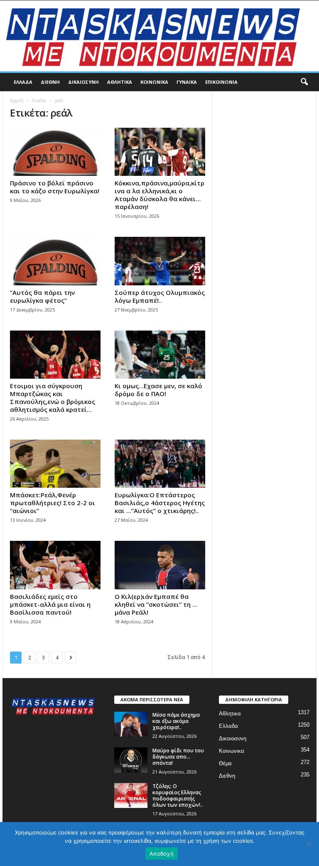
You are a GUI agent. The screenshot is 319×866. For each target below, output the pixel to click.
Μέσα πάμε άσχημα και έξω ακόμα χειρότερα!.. (176, 721)
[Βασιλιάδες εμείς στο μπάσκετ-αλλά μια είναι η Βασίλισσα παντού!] (55, 565)
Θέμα (225, 763)
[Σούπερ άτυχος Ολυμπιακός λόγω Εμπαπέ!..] (160, 261)
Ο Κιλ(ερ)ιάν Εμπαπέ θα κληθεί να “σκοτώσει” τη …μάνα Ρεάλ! (156, 604)
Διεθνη (50, 82)
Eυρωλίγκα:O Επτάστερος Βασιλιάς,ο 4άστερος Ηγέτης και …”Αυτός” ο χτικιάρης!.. (160, 503)
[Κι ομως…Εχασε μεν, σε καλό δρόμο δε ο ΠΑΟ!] (160, 355)
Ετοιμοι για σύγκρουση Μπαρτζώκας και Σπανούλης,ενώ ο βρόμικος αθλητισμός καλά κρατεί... (52, 398)
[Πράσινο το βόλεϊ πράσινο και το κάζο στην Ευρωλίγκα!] (55, 152)
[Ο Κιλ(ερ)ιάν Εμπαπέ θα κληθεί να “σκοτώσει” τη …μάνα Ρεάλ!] (160, 565)
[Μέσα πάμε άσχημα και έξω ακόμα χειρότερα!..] (130, 724)
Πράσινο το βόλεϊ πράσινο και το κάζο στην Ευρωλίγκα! (54, 187)
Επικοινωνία (221, 82)
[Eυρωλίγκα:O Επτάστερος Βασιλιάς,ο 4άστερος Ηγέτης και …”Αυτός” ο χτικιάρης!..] (160, 464)
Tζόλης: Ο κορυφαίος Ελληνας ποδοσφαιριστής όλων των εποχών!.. (177, 795)
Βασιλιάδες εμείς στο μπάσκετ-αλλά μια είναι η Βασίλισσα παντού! (50, 604)
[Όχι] (308, 844)
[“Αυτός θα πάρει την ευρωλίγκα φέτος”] (55, 261)
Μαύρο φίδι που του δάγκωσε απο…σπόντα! (178, 756)
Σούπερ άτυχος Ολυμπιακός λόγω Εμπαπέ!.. (160, 296)
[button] (304, 82)
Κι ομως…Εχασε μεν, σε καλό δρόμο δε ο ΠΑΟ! (158, 390)
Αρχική (17, 100)
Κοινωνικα (154, 82)
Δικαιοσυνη (83, 82)
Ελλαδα (23, 82)
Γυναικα (187, 82)
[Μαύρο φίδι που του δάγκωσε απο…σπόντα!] (130, 760)
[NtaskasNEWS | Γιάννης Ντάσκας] (159, 35)
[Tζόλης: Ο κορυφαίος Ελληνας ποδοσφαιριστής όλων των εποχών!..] (130, 795)
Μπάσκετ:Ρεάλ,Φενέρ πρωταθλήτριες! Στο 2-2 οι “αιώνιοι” (52, 503)
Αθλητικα (119, 82)
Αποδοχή (162, 853)
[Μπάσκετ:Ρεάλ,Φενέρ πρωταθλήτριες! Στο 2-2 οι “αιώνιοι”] (55, 464)
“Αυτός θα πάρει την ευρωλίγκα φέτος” (42, 296)
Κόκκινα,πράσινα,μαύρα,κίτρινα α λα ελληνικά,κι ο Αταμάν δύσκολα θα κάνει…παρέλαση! (159, 195)
